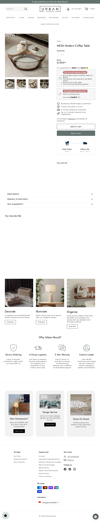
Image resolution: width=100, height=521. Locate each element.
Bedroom (42, 18)
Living (21, 18)
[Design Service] (49, 401)
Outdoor (76, 18)
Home (59, 41)
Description (13, 194)
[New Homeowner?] (19, 404)
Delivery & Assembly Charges (50, 462)
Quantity (61, 51)
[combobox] (17, 9)
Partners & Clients (20, 459)
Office (65, 18)
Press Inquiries (19, 462)
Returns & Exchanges (47, 465)
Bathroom (54, 18)
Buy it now (76, 133)
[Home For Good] (80, 404)
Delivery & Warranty (17, 199)
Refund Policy (44, 468)
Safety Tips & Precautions (48, 471)
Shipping (72, 119)
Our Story (17, 456)
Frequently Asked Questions (49, 459)
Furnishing (88, 18)
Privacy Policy (44, 473)
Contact (42, 456)
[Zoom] (27, 55)
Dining (31, 18)
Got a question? (15, 204)
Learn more (19, 431)
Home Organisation (50, 24)
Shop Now (10, 322)
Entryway (10, 18)
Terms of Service (45, 476)
